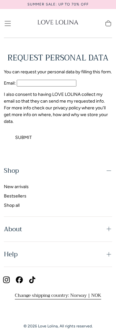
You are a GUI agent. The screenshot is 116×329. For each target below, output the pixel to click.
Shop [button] (11, 170)
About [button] (13, 229)
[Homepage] (58, 23)
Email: (10, 83)
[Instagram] (6, 280)
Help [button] (11, 254)
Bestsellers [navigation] (15, 196)
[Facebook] (19, 280)
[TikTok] (32, 280)
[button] (8, 23)
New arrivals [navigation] (16, 186)
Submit (23, 137)
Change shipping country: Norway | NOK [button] (58, 295)
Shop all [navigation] (12, 205)
